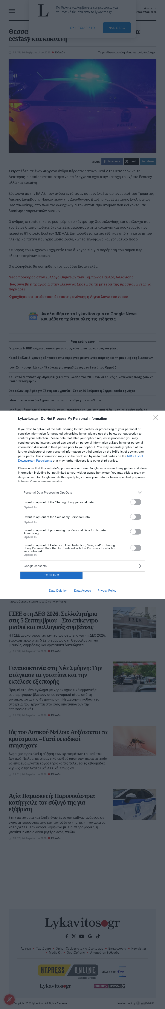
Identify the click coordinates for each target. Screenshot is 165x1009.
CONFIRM (52, 575)
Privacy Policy (107, 590)
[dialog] (82, 505)
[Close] (157, 419)
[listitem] (82, 492)
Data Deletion (58, 590)
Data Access (82, 590)
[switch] (135, 502)
